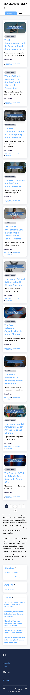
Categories (6, 663)
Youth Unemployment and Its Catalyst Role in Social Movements (14, 604)
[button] (11, 13)
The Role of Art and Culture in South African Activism (14, 282)
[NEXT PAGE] (15, 510)
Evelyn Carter (9, 590)
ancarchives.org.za (15, 5)
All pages (6, 680)
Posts (5, 666)
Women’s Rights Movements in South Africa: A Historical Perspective (12, 82)
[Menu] (20, 13)
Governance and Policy (12, 577)
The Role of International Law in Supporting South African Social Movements (14, 232)
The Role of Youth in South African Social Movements (14, 183)
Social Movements (10, 36)
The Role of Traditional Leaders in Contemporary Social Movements (13, 623)
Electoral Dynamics (11, 573)
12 (23, 506)
